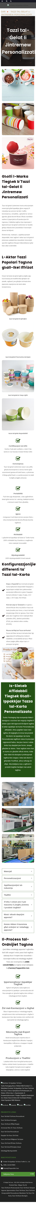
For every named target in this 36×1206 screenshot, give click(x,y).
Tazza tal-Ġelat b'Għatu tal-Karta (11, 1143)
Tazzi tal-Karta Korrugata (9, 1120)
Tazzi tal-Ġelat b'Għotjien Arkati (11, 1147)
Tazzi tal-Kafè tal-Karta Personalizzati (12, 1116)
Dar (3, 11)
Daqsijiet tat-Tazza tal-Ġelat (9, 1135)
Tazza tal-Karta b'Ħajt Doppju (10, 1124)
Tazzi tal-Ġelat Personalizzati (10, 1131)
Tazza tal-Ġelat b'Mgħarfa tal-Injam (12, 1139)
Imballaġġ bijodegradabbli (9, 1151)
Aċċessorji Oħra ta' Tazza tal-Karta (11, 1128)
